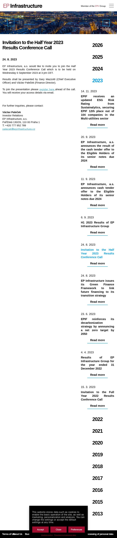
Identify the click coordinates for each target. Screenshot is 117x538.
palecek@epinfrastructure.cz (18, 129)
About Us (17, 534)
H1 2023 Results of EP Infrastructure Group (10, 22)
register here (47, 89)
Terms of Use (8, 534)
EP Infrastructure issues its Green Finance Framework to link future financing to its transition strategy (106, 22)
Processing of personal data (65, 535)
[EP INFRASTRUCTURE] (22, 5)
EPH (97, 6)
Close (58, 529)
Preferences (76, 529)
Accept (40, 529)
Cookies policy (47, 535)
